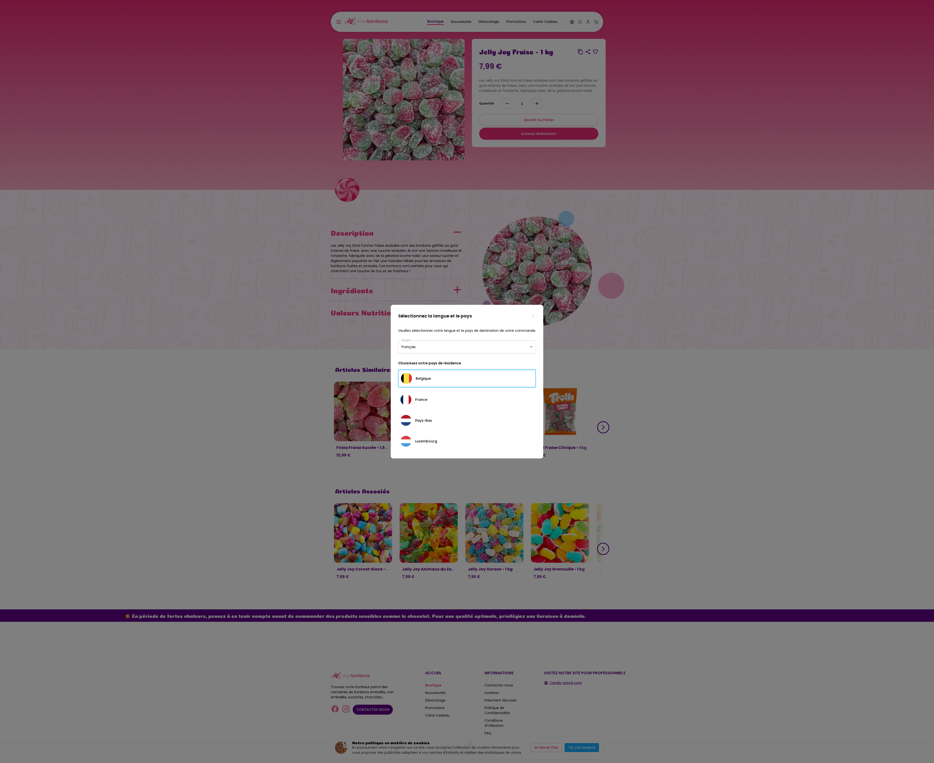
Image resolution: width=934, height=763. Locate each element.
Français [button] (409, 346)
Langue (406, 340)
